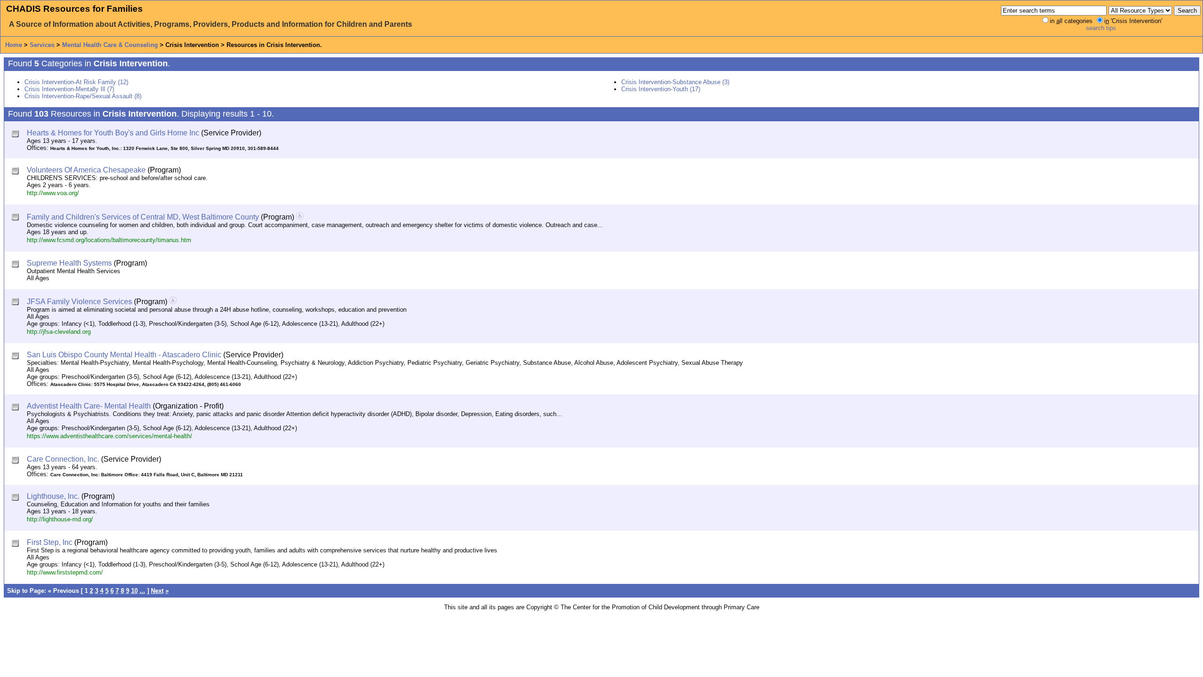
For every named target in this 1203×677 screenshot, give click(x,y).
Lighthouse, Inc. (53, 496)
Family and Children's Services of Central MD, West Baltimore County (143, 217)
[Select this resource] (16, 135)
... (142, 590)
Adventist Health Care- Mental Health (89, 406)
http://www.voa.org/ (53, 193)
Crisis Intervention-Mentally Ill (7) (69, 89)
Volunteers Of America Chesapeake (86, 170)
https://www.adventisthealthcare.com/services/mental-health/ (109, 436)
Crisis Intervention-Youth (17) (660, 89)
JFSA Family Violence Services (79, 302)
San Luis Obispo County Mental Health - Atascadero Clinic (124, 355)
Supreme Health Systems (69, 263)
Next (157, 590)
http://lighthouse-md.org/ (60, 519)
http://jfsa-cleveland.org (59, 331)
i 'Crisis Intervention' (1133, 20)
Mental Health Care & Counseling (110, 44)
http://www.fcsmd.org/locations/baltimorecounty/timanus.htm (109, 240)
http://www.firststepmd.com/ (65, 572)
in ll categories (1071, 20)
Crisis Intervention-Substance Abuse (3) (675, 82)
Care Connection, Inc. (63, 459)
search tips (1101, 27)
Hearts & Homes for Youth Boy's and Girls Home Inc (113, 133)
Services (42, 44)
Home (13, 44)
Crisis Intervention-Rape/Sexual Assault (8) (82, 96)
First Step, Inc (49, 542)
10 (134, 590)
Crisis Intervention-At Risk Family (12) (76, 82)
